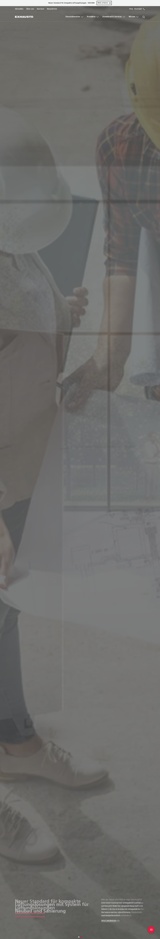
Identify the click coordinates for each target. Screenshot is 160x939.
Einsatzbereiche (73, 17)
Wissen (132, 17)
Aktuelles (19, 9)
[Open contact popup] (151, 929)
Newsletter (52, 9)
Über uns (30, 9)
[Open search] (141, 16)
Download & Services (112, 17)
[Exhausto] (24, 17)
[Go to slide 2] (81, 937)
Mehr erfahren (103, 3)
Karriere (40, 9)
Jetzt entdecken (108, 921)
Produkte (91, 17)
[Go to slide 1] (78, 937)
